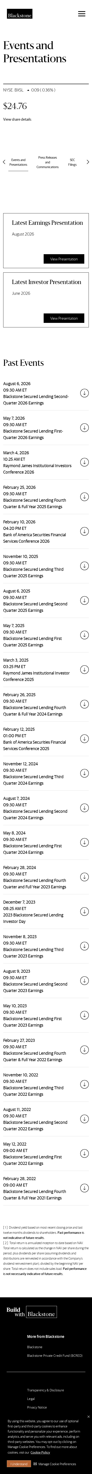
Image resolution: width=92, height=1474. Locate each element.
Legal (31, 1398)
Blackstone (34, 1347)
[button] (55, 1463)
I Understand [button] (18, 1464)
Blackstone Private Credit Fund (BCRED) (55, 1355)
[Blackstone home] (46, 1312)
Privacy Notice (37, 1407)
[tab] (46, 393)
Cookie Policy (40, 1452)
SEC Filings (72, 162)
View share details (17, 119)
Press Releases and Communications (48, 162)
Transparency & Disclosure (45, 1390)
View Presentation (64, 258)
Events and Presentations (18, 162)
